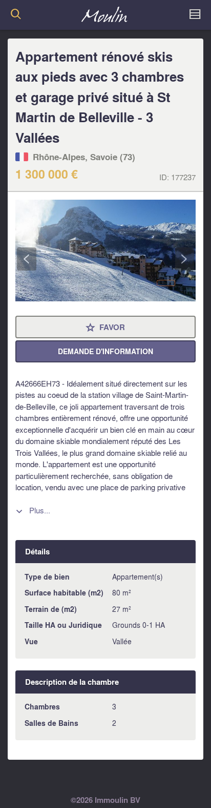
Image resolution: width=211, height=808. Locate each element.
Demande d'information (105, 351)
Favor (105, 327)
